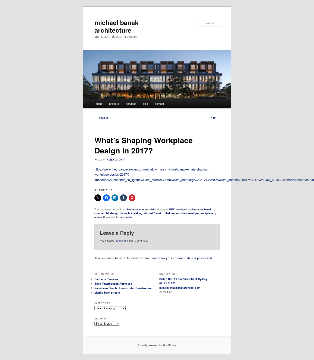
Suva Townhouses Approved (113, 283)
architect (181, 209)
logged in (120, 240)
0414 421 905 (167, 283)
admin (98, 217)
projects (114, 104)
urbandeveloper (189, 213)
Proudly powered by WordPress (157, 345)
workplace (206, 213)
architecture (130, 209)
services (131, 104)
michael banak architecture (116, 26)
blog (145, 104)
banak (208, 209)
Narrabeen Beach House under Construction (123, 288)
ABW (171, 209)
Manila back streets (107, 292)
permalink (126, 217)
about (99, 104)
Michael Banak (152, 213)
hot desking (135, 213)
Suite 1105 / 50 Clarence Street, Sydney (183, 279)
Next (215, 118)
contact (159, 104)
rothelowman (171, 213)
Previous (101, 118)
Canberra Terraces (106, 279)
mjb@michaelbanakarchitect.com (179, 288)
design (114, 213)
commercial (146, 209)
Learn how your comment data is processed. (182, 258)
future (123, 213)
